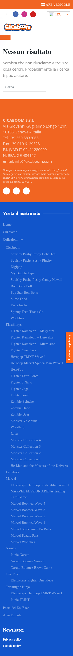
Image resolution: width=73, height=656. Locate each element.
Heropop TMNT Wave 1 (28, 357)
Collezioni (10, 239)
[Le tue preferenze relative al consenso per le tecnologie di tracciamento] (69, 347)
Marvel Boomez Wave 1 (28, 523)
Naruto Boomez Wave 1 (28, 561)
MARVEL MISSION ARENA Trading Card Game (38, 494)
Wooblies (17, 318)
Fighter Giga (20, 389)
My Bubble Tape (22, 273)
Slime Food (19, 299)
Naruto (11, 548)
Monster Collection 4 (26, 440)
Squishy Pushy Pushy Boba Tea (33, 254)
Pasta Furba (19, 305)
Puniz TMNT (20, 600)
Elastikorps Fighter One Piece (32, 580)
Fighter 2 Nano (21, 382)
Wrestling (17, 427)
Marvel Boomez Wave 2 (28, 516)
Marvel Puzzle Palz (24, 535)
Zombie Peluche (22, 401)
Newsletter (13, 630)
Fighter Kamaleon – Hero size (32, 337)
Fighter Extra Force (24, 376)
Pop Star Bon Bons (24, 292)
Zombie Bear (20, 414)
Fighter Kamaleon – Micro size (33, 344)
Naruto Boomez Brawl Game (31, 568)
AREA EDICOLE (57, 4)
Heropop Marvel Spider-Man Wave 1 (37, 363)
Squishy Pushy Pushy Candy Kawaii (36, 280)
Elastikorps (14, 325)
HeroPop (17, 369)
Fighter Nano (20, 395)
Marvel (11, 479)
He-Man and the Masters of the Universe (40, 466)
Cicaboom (13, 247)
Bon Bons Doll (21, 286)
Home (7, 224)
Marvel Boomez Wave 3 (28, 510)
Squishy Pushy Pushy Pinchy (31, 260)
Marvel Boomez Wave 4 (28, 503)
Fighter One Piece (23, 350)
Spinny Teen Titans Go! (27, 312)
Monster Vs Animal (25, 421)
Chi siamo (10, 232)
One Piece (13, 574)
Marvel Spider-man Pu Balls (31, 529)
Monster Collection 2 (26, 453)
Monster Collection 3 (26, 446)
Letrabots (12, 472)
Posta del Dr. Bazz (16, 608)
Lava (14, 434)
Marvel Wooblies (23, 542)
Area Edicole (12, 615)
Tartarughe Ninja (18, 587)
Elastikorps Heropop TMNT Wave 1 (36, 593)
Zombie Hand (20, 408)
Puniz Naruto (20, 555)
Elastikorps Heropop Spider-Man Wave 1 (40, 485)
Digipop (16, 267)
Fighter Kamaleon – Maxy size (33, 331)
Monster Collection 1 (26, 459)
